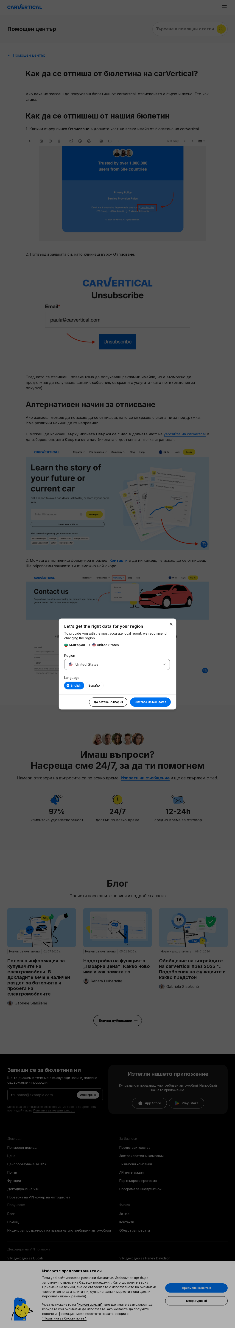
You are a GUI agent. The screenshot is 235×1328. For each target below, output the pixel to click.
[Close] (171, 624)
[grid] (117, 685)
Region (69, 655)
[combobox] (111, 664)
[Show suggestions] (164, 664)
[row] (74, 685)
